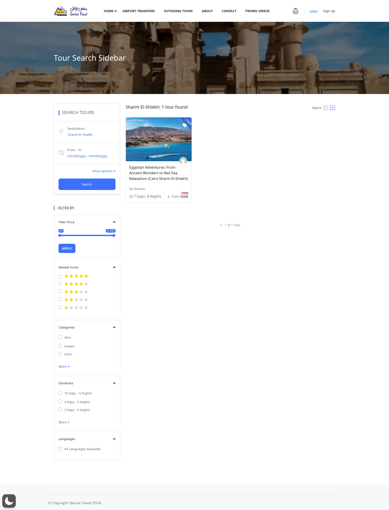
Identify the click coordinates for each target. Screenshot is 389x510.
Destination (76, 128)
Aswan (69, 346)
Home (108, 11)
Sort (315, 108)
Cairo (68, 354)
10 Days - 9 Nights (78, 393)
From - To (74, 150)
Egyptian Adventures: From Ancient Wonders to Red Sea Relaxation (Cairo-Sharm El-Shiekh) (158, 173)
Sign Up (329, 11)
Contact (229, 11)
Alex (67, 337)
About (207, 11)
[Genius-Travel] (183, 161)
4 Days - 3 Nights (77, 402)
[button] (296, 11)
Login (314, 11)
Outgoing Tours (178, 11)
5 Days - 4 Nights (77, 410)
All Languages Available (82, 449)
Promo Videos (257, 11)
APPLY (67, 248)
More (63, 366)
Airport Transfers (138, 11)
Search (87, 184)
